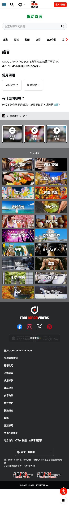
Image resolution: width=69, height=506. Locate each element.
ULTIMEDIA (40, 485)
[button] (66, 40)
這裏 (56, 104)
